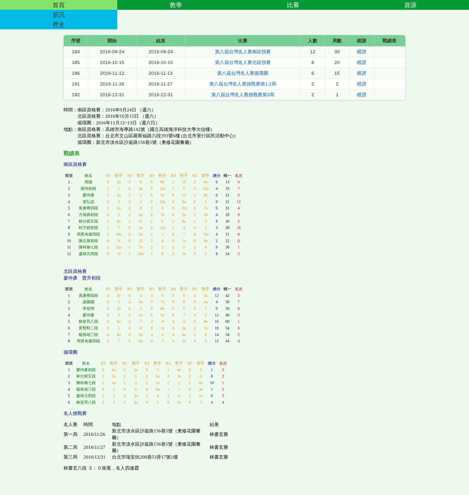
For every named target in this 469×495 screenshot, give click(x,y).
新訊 (59, 14)
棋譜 (361, 51)
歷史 (59, 24)
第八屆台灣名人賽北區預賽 (243, 62)
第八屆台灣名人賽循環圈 (242, 73)
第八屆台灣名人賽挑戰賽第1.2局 (242, 83)
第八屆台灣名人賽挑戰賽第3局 (242, 94)
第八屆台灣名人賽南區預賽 (243, 51)
